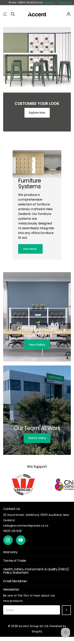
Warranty (10, 552)
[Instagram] (8, 540)
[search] (13, 14)
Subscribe (66, 610)
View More (30, 249)
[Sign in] (69, 14)
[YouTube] (21, 540)
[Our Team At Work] (37, 410)
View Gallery (37, 345)
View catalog (5, 14)
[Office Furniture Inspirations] (37, 317)
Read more (65, 2)
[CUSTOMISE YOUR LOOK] (37, 79)
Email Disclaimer (15, 581)
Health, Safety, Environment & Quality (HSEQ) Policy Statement (36, 571)
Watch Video (37, 438)
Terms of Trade (14, 560)
